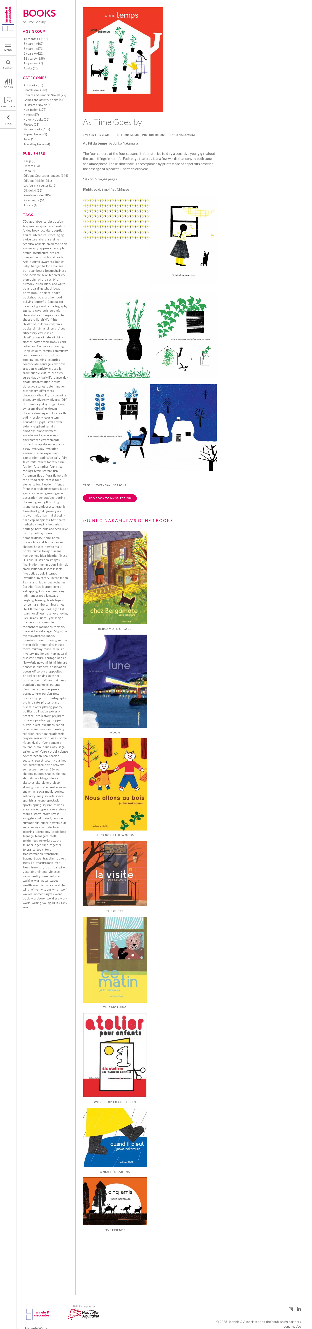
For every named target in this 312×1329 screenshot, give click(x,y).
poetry (57, 707)
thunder (28, 845)
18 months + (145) (36, 39)
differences (46, 391)
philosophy (30, 698)
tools (40, 849)
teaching (28, 831)
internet (51, 573)
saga (61, 747)
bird (40, 279)
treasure (28, 863)
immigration (48, 564)
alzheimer (53, 239)
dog (44, 404)
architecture (40, 253)
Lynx (51, 618)
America (28, 244)
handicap (29, 520)
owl (37, 680)
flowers (58, 475)
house (49, 542)
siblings (43, 778)
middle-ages (44, 631)
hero (38, 529)
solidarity (29, 796)
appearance (48, 248)
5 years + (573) (34, 48)
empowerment (46, 431)
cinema (51, 328)
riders (27, 742)
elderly (27, 426)
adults (27, 235)
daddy (35, 377)
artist (39, 257)
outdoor (53, 676)
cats (31, 310)
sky (38, 782)
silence (53, 778)
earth (62, 413)
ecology (37, 417)
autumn (35, 262)
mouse (59, 644)
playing (47, 707)
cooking (28, 359)
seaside (54, 756)
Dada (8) (29, 171)
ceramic (55, 310)
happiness (43, 520)
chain (26, 315)
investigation (59, 578)
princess (28, 720)
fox (38, 484)
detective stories (34, 386)
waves (54, 880)
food (26, 480)
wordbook (38, 898)
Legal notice (292, 1326)
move (26, 649)
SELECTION (8, 106)
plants (37, 707)
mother (63, 640)
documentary (32, 404)
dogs (52, 404)
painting (47, 680)
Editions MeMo (128, 134)
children (42, 324)
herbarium (55, 524)
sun (37, 823)
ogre (44, 671)
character (58, 315)
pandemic (29, 684)
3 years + (90, 134)
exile (40, 453)
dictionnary (30, 391)
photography (57, 698)
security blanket (55, 760)
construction (49, 355)
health (61, 520)
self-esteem (30, 769)
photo (43, 698)
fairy (57, 457)
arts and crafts (53, 257)
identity (52, 555)
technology (42, 831)
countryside (31, 364)
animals (40, 244)
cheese (27, 319)
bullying (28, 301)
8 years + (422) (34, 53)
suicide (58, 818)
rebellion (28, 734)
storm (37, 814)
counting (40, 359)
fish (55, 471)
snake (54, 787)
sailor (26, 751)
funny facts (51, 488)
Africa (51, 235)
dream (52, 408)
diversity (43, 399)
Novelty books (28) (36, 119)
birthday (28, 284)
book (34, 293)
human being (41, 551)
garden (59, 493)
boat (56, 288)
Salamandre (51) (34, 200)
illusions (28, 560)
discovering (58, 395)
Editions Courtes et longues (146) (46, 175)
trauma (27, 858)
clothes (27, 342)
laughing (28, 600)
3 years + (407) (34, 43)
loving (64, 613)
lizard (26, 613)
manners (28, 622)
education (29, 422)
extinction (46, 457)
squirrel (47, 805)
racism (34, 729)
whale (49, 885)
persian (47, 693)
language (52, 595)
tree (57, 863)
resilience (40, 738)
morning (51, 640)
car (61, 301)
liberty (44, 604)
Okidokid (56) (33, 190)
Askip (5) (29, 161)
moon (41, 640)
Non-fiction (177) (35, 109)
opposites (55, 671)
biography (30, 279)
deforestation (41, 382)
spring (37, 805)
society (59, 791)
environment (31, 440)
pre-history (43, 716)
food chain (38, 480)
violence (54, 871)
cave (38, 310)
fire (50, 471)
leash (50, 600)
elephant (39, 426)
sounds (49, 796)
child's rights (49, 319)
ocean (27, 671)
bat (25, 270)
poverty (54, 711)
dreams (28, 413)
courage (45, 364)
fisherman (29, 475)
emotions (29, 431)
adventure (39, 235)
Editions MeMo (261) (38, 180)
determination (56, 386)
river (45, 742)
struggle (28, 818)
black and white (54, 284)
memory (59, 627)
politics (27, 711)
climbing (57, 337)
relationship (57, 734)
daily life (46, 377)
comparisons (31, 355)
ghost (38, 502)
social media (45, 791)
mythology (42, 653)
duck (54, 413)
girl (59, 502)
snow (62, 787)
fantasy (52, 462)
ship (25, 778)
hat (53, 520)
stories (27, 814)
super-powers (50, 823)
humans (56, 551)
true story (37, 867)
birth (56, 279)
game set (38, 493)
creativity (41, 368)
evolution (52, 449)
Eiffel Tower (54, 422)
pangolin (43, 684)
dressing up (42, 413)
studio (39, 818)
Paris (26, 689)
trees (26, 867)
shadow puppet (33, 773)
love (55, 613)
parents (55, 684)
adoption (58, 230)
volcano (55, 876)
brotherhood (53, 297)
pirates (45, 702)
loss (48, 613)
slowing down (32, 787)
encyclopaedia (32, 435)
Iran (25, 582)
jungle (57, 586)
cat (25, 310)
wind (26, 889)
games (49, 493)
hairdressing (57, 515)
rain (42, 729)
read (49, 729)
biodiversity (57, 275)
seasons (28, 760)
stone (62, 809)
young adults (51, 903)
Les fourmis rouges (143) (40, 185)
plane (55, 702)
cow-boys (58, 364)
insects (57, 569)
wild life (60, 885)
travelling (49, 858)
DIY (64, 399)
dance (58, 377)
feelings (28, 471)
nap (53, 653)
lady (26, 595)
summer (28, 823)
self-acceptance (33, 765)
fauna (53, 466)
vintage (42, 871)
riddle (63, 738)
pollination (41, 711)
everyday (38, 449)
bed (25, 275)
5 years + (106, 134)
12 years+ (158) (34, 58)
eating (27, 417)
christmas (39, 328)
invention (29, 578)
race (26, 729)
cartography (59, 306)
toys (48, 849)
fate (36, 466)
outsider (28, 680)
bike (45, 275)
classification (31, 337)
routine (27, 747)
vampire (59, 867)
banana (58, 266)
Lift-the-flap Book (40, 609)
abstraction (55, 221)
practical (28, 716)
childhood (29, 324)
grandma (29, 506)
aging (60, 235)
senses (44, 769)
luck (25, 618)
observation (58, 667)
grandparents (45, 506)
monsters (29, 640)
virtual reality (31, 876)
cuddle (35, 373)
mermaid (29, 631)
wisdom (45, 889)
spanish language (34, 800)
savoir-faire (39, 751)
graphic (60, 506)
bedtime (35, 275)
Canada (53, 301)
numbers (42, 667)
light (56, 609)
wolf (63, 889)
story (46, 814)
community (60, 351)
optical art (30, 676)
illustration (42, 560)
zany (64, 903)
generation (30, 497)
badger (36, 266)
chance (35, 315)
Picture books (154, 134)
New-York (29, 662)
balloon (47, 266)
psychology (42, 720)
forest (50, 480)
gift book (50, 502)
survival (40, 827)
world (27, 903)
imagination (30, 564)
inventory (43, 578)
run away (51, 747)
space (59, 796)
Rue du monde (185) (37, 195)
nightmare (60, 662)
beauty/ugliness (55, 270)
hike (65, 529)
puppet (57, 720)
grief (41, 511)
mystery (28, 653)
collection (29, 346)
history (27, 533)
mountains (47, 644)
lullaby (33, 618)
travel (38, 858)
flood (40, 475)
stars (26, 809)
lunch (43, 618)
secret (39, 760)
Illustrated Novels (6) (37, 105)
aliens (42, 239)
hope (47, 538)
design (56, 382)
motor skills (30, 644)
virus (45, 876)
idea (43, 555)
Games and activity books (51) (44, 100)
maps (39, 622)
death (27, 382)
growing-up (53, 511)
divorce (55, 399)
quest (36, 725)
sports (27, 805)
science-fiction (32, 756)
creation (28, 368)
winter (35, 889)
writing (36, 903)
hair (45, 515)
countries (54, 359)
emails (50, 426)
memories (46, 627)
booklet (45, 293)
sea (45, 756)
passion (45, 689)
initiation (37, 569)
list (62, 609)
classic (48, 333)
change (46, 315)
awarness (47, 262)
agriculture (30, 239)
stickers (52, 809)
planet (27, 707)
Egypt (41, 422)
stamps (59, 805)
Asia (26, 262)
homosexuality (32, 538)
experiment (51, 453)
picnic (26, 702)
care (26, 306)
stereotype (38, 809)
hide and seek (52, 529)
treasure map (44, 863)
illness (63, 555)
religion (28, 738)
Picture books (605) (37, 129)
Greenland (30, 511)
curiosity (57, 373)
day (65, 377)
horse (56, 538)
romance (55, 742)
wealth (27, 885)
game (26, 493)
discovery (29, 399)
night (48, 662)
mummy (37, 649)
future (64, 488)
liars (35, 604)
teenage (28, 836)
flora (49, 475)
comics (47, 351)
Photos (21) (31, 124)
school (52, 751)
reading (59, 729)
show (33, 778)
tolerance (29, 849)
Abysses (28, 226)
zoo (25, 907)
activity (45, 230)
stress (55, 814)
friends (59, 484)
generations (46, 497)
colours (36, 351)
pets (56, 693)
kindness (52, 591)
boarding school (41, 288)
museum (49, 649)
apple (60, 248)
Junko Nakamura (181, 134)
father (44, 466)
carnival (44, 306)
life (25, 609)
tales (56, 827)
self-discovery (54, 765)
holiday (38, 533)
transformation (33, 854)
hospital (38, 542)
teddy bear (59, 831)
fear (61, 466)
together (55, 845)
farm (61, 462)
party (34, 689)
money (51, 636)
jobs (38, 586)
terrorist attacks (50, 840)
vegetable (29, 871)
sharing (61, 773)
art (52, 253)
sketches (28, 782)
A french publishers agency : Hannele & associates (8, 18)
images (55, 560)
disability (43, 395)
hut (36, 555)
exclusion (29, 453)
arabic (27, 253)
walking (28, 880)
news (40, 662)
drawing (41, 408)
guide (37, 515)
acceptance (42, 226)
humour (28, 555)
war (36, 880)
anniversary (30, 248)
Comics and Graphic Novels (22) (45, 95)
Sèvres (54, 769)
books (56, 293)
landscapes (37, 595)
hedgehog (29, 524)
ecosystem (51, 417)
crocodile (55, 368)
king (61, 591)
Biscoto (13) (32, 166)
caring (34, 306)
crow (26, 373)
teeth (53, 836)
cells (45, 310)
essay (26, 449)
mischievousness (34, 636)
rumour (39, 747)
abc (31, 221)
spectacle (53, 800)
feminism (40, 471)
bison (39, 284)
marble (49, 622)
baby (26, 266)
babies (59, 262)
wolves (27, 894)
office (36, 671)
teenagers (41, 836)
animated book (57, 244)
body (26, 293)
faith (34, 462)
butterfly (40, 301)
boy (40, 297)
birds (48, 279)
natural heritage (45, 658)
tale (49, 827)
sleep (56, 782)
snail (45, 787)
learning (40, 600)
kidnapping (30, 591)
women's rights (44, 894)
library (54, 604)
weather (38, 885)
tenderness (30, 840)
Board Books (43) (35, 90)
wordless (53, 898)
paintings (60, 680)
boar (26, 288)
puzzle (27, 725)
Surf (63, 823)
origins (42, 676)
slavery (46, 782)
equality (58, 444)
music (60, 649)
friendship (29, 488)
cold (63, 342)
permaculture (32, 693)
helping (42, 524)
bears (40, 270)
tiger (38, 845)
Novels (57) (31, 114)
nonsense (29, 667)
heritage (28, 529)
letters (27, 604)
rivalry (36, 742)
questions (48, 725)
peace (55, 689)
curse (26, 377)
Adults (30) (31, 68)
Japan (43, 582)
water (44, 880)
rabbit (60, 725)
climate (46, 337)
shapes (50, 773)
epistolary (45, 444)
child (36, 319)
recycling (42, 734)
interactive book (34, 573)
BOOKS (8, 87)
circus (61, 328)
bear (32, 270)
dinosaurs (29, 395)
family (42, 462)
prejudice (58, 716)
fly (66, 475)
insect (48, 569)
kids (42, 591)
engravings (50, 435)
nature (61, 658)
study (48, 818)
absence (40, 221)
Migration (60, 631)
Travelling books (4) (37, 144)
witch (55, 889)
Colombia (43, 346)
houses (38, 546)
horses (27, 542)
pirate (36, 702)
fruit (40, 488)
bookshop (30, 297)
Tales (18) (30, 139)
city (40, 333)
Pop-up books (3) (35, 134)
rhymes (53, 738)
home (48, 533)
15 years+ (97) (33, 63)
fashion (27, 466)
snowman (29, 791)
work (63, 898)
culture (45, 373)
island (33, 582)
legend (59, 600)
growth (27, 515)
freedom (47, 484)
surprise (28, 827)
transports (51, 854)
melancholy (30, 627)
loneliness (38, 613)
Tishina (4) (30, 205)
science (63, 751)
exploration (30, 457)
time (45, 845)
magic (59, 618)
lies (62, 604)
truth (49, 867)
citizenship (30, 333)
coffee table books (46, 342)
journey (47, 586)
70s (25, 221)
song (40, 796)
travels (61, 858)
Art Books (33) (33, 85)
